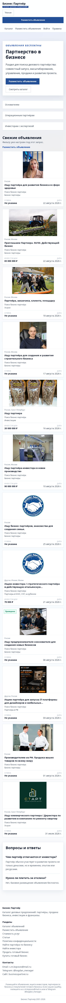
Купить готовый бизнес (14, 955)
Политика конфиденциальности (19, 941)
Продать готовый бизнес (15, 952)
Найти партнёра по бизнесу (17, 944)
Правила (57, 28)
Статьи (6, 937)
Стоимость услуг (11, 933)
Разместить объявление (33, 20)
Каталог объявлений (13, 926)
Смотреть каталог (18, 89)
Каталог (9, 28)
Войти (46, 28)
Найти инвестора (11, 948)
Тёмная (8, 12)
